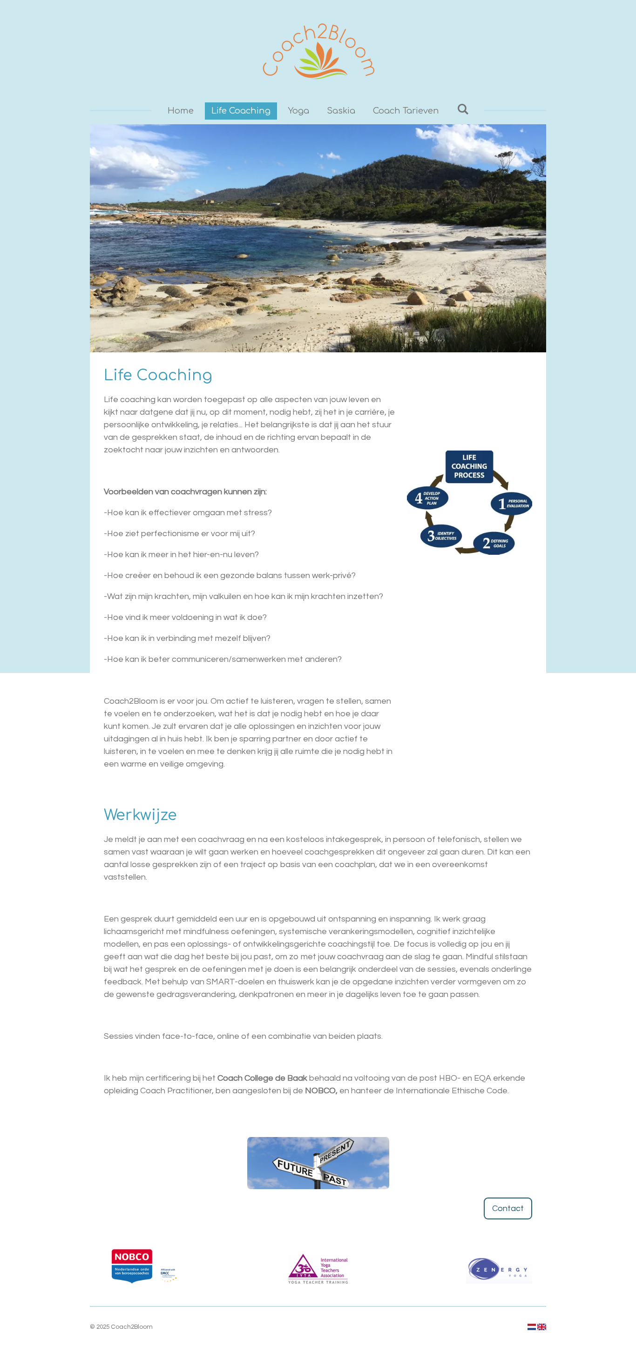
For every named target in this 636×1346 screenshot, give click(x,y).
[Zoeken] (462, 109)
